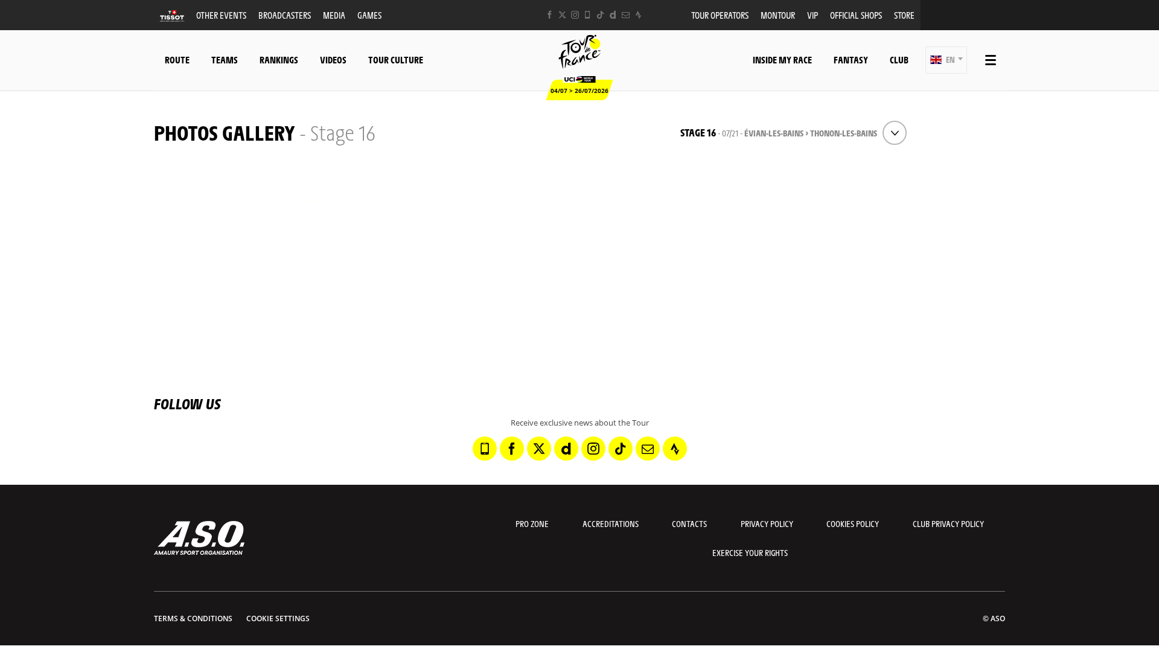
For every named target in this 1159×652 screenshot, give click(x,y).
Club (899, 59)
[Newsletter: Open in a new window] (625, 14)
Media (334, 15)
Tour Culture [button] (395, 59)
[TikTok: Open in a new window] (600, 14)
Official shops (856, 15)
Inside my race (782, 59)
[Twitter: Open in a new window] (562, 14)
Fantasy (851, 59)
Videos (333, 59)
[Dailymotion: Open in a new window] (613, 14)
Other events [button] (221, 15)
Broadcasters (284, 15)
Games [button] (369, 15)
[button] (946, 60)
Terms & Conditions (193, 618)
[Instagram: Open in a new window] (575, 14)
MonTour (778, 15)
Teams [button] (224, 59)
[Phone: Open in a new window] (587, 14)
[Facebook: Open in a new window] (549, 14)
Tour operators (720, 15)
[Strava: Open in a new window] (638, 14)
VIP (812, 15)
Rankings (279, 59)
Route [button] (177, 59)
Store (904, 15)
